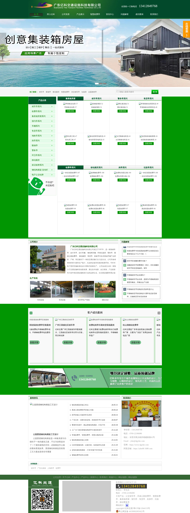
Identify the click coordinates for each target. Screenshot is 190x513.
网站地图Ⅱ (132, 477)
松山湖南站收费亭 (122, 325)
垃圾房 (84, 92)
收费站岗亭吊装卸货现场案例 (93, 325)
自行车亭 (73, 253)
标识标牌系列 (38, 165)
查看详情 (70, 111)
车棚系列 (36, 126)
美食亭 (96, 256)
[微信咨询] (186, 24)
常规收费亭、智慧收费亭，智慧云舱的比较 (87, 435)
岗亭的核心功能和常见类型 (82, 415)
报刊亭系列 (37, 121)
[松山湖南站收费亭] (122, 320)
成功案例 (139, 14)
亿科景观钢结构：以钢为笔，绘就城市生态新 (88, 445)
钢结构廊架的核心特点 (80, 405)
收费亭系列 (37, 111)
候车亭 (41, 92)
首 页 (36, 14)
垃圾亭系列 (148, 167)
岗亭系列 (36, 141)
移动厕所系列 (96, 167)
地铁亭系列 (37, 136)
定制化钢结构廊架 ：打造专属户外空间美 (87, 450)
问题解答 (125, 14)
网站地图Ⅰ (122, 477)
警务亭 (35, 150)
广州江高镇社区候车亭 (56, 325)
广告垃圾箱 (42, 468)
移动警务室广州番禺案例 (159, 325)
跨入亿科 (51, 14)
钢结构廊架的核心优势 (80, 440)
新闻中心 (94, 477)
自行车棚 (82, 253)
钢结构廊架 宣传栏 (40, 170)
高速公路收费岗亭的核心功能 (82, 410)
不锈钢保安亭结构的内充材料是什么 (140, 281)
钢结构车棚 (91, 253)
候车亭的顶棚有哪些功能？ (137, 253)
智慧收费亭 (95, 14)
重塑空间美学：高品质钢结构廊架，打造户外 (88, 425)
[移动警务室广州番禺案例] (158, 320)
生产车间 (34, 278)
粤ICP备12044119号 (141, 508)
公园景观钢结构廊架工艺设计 (45, 434)
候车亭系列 (37, 106)
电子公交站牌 (38, 175)
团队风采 (105, 300)
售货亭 (89, 256)
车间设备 (40, 300)
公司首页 (57, 477)
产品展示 (80, 14)
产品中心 (76, 477)
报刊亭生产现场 (84, 300)
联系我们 (154, 14)
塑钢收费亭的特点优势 (80, 455)
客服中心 (113, 477)
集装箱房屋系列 (38, 116)
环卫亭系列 (37, 155)
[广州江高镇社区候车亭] (56, 320)
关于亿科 (66, 477)
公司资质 (66, 14)
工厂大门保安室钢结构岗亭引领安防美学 (87, 430)
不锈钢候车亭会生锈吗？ (136, 267)
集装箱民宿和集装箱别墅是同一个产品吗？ (143, 296)
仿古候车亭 (75, 92)
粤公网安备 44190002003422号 (132, 511)
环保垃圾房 (102, 253)
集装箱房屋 (70, 99)
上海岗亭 (50, 468)
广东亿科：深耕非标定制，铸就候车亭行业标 (88, 420)
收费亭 (58, 468)
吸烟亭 (48, 92)
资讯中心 (110, 14)
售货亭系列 (37, 131)
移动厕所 (56, 92)
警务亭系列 (122, 99)
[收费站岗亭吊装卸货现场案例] (92, 320)
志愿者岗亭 (92, 92)
